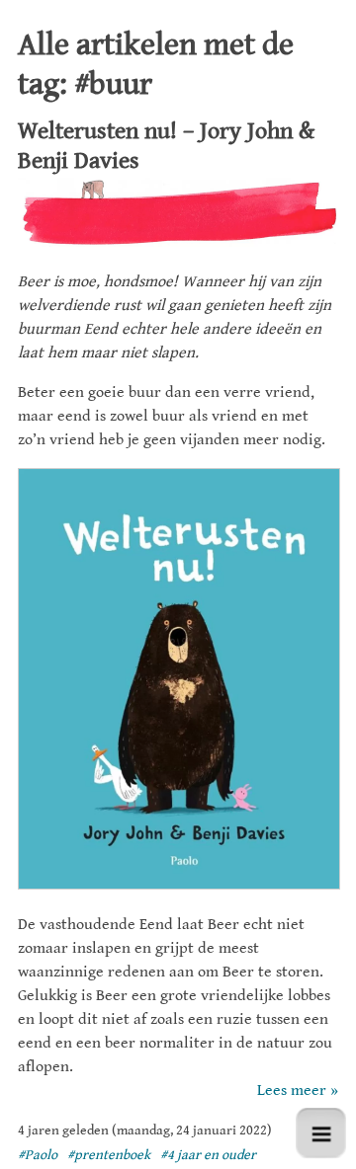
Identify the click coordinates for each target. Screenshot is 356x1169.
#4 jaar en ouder (208, 1155)
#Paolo (37, 1155)
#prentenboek (108, 1155)
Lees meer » (297, 1090)
